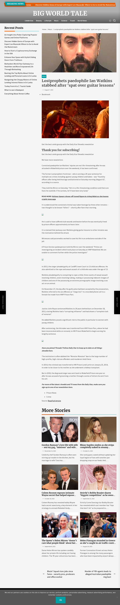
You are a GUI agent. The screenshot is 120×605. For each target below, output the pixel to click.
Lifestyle (47, 21)
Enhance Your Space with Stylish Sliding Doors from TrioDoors (20, 58)
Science (64, 21)
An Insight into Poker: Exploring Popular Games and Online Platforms (20, 36)
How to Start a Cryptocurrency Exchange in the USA (20, 52)
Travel (72, 21)
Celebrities (29, 21)
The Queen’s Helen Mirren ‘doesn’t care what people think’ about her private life (59, 543)
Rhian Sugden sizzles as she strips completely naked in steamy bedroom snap (97, 447)
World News (82, 21)
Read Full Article (54, 401)
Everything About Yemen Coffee (17, 93)
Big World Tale (60, 13)
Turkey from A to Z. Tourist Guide (17, 86)
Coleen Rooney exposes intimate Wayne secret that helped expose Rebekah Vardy (58, 495)
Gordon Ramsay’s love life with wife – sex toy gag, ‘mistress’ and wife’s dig (60, 447)
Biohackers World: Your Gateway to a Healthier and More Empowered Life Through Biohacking (18, 67)
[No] (117, 597)
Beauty (39, 21)
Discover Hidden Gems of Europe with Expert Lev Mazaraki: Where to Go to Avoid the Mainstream (67, 5)
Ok (60, 600)
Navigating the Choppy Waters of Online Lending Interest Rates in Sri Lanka (20, 81)
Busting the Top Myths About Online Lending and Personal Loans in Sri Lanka (20, 74)
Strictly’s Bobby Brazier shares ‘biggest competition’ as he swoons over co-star (98, 495)
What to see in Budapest (14, 90)
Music (56, 21)
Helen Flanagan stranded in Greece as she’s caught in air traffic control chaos (98, 543)
